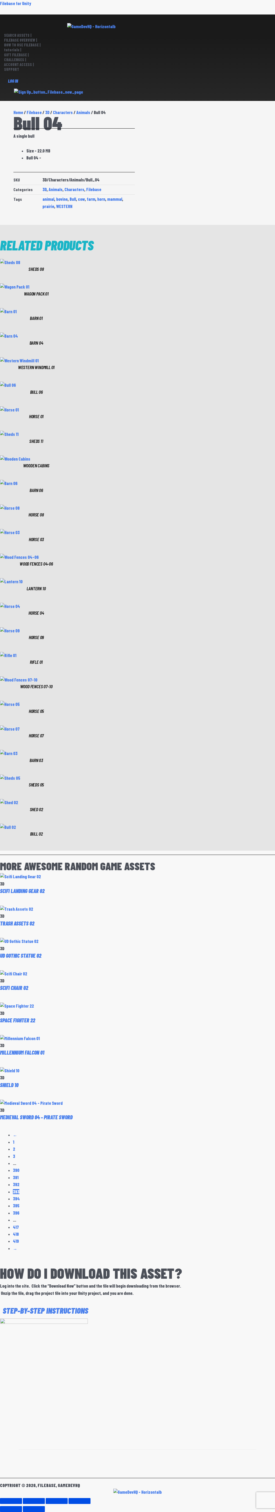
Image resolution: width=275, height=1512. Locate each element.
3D (44, 189)
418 (16, 1234)
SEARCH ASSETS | (17, 35)
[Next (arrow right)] (34, 1509)
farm (91, 199)
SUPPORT (11, 69)
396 (16, 1212)
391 (16, 1177)
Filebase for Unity (15, 3)
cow (81, 199)
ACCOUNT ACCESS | (19, 64)
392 (16, 1184)
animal (48, 199)
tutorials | (12, 50)
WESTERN (64, 206)
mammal (114, 199)
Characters (63, 112)
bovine (62, 199)
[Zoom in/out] (11, 1501)
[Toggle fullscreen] (34, 1501)
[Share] (57, 1501)
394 (16, 1198)
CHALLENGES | (15, 59)
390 (16, 1170)
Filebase (93, 189)
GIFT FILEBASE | (16, 55)
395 (16, 1205)
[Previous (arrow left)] (11, 1509)
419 (16, 1241)
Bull (73, 199)
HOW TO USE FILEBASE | (22, 45)
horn (101, 199)
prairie (48, 206)
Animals (83, 112)
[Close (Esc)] (79, 1501)
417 (16, 1227)
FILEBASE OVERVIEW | (20, 40)
